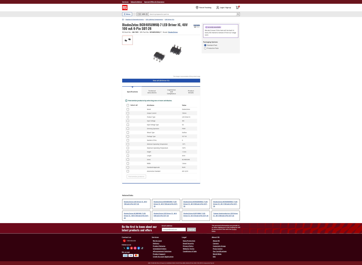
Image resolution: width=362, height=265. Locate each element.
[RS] (124, 7)
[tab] (132, 91)
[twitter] (124, 248)
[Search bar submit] (238, 14)
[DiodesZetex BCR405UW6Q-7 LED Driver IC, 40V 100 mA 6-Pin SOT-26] (166, 54)
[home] (123, 19)
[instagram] (135, 248)
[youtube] (131, 248)
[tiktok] (142, 248)
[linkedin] (128, 248)
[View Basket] (237, 7)
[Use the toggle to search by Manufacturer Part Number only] (147, 14)
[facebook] (138, 248)
